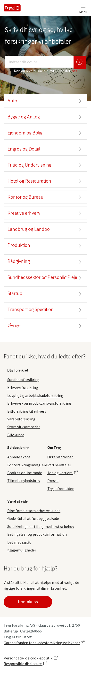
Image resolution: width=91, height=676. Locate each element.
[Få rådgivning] (80, 62)
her (74, 70)
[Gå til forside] (12, 7)
